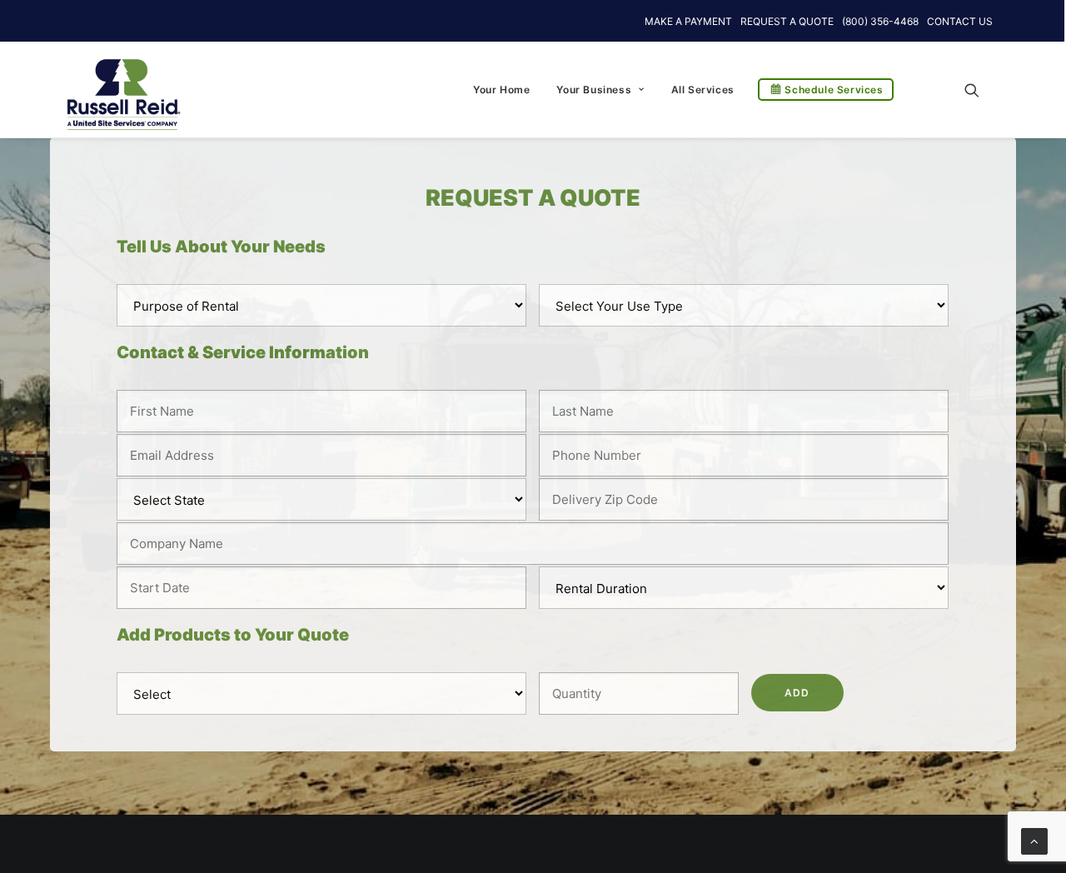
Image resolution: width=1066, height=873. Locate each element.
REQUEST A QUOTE (787, 21)
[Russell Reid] (122, 86)
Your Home (501, 89)
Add (797, 692)
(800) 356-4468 (880, 21)
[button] (979, 89)
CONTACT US (960, 21)
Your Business (593, 89)
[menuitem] (501, 89)
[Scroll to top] (1034, 840)
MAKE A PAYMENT (688, 21)
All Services (703, 89)
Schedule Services (834, 89)
